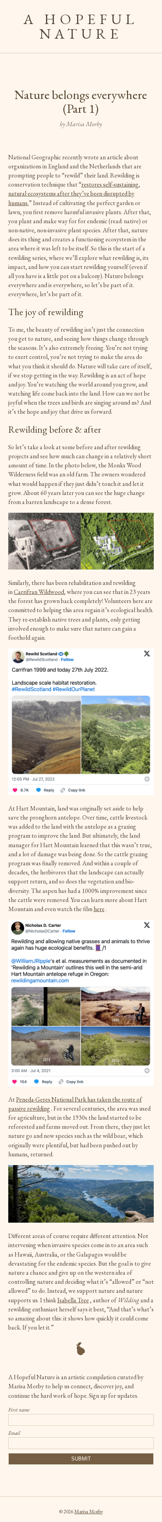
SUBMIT (81, 1459)
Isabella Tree (73, 1300)
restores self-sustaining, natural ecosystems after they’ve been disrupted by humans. (74, 193)
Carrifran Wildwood (39, 592)
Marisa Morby (88, 1511)
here (99, 909)
